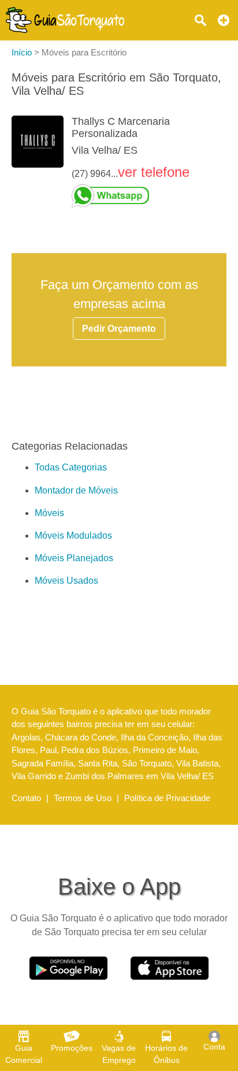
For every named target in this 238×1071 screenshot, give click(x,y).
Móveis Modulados (73, 535)
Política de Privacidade (167, 798)
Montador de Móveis (76, 490)
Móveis (49, 513)
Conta (214, 1046)
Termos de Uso (82, 798)
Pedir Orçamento (119, 328)
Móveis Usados (66, 580)
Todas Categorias (71, 467)
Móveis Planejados (74, 558)
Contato (26, 798)
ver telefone (153, 172)
